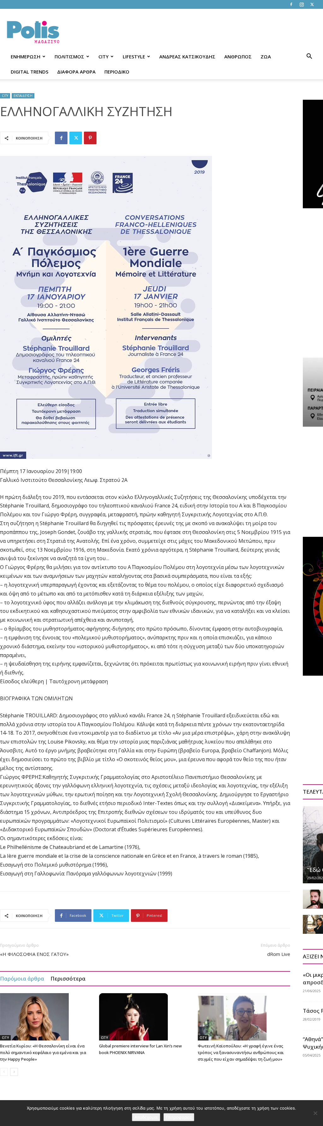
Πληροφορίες (179, 1117)
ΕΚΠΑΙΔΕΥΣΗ (23, 95)
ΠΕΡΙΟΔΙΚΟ (116, 71)
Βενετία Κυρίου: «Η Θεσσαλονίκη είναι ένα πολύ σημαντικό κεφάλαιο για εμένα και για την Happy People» (43, 1052)
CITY (103, 56)
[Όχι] (315, 1113)
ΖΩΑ (266, 56)
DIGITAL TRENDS (29, 71)
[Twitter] (312, 4)
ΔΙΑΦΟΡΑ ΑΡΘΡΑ (76, 71)
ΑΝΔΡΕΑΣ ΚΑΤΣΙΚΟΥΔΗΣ (187, 56)
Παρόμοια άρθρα (22, 978)
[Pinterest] (90, 138)
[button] (309, 57)
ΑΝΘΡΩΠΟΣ (238, 56)
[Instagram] (301, 4)
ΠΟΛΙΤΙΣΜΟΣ (69, 56)
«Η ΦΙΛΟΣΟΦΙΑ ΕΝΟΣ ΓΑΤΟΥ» (34, 954)
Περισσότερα (67, 978)
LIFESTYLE (134, 56)
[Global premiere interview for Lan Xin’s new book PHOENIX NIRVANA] (145, 1016)
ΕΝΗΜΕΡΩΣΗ (25, 56)
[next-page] (14, 1072)
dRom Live (278, 954)
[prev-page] (4, 1072)
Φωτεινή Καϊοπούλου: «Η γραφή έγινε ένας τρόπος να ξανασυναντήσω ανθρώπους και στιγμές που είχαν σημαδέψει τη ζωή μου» (241, 1052)
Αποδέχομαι (146, 1117)
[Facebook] (291, 4)
